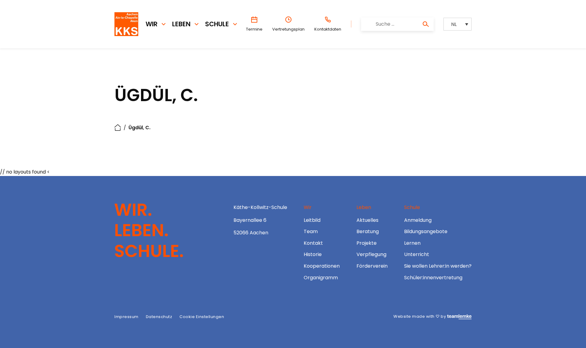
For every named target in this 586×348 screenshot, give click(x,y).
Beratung (367, 231)
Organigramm (321, 277)
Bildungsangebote (425, 231)
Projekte (366, 243)
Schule (217, 24)
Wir (151, 24)
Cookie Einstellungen (201, 317)
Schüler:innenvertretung (433, 277)
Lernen (412, 243)
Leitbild (312, 220)
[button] (457, 24)
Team (311, 231)
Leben (181, 24)
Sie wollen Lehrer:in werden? (438, 265)
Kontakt (313, 243)
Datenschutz (159, 317)
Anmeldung (418, 220)
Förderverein (372, 265)
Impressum (126, 317)
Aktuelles (367, 220)
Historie (313, 254)
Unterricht (416, 254)
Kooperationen (322, 265)
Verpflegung (371, 254)
